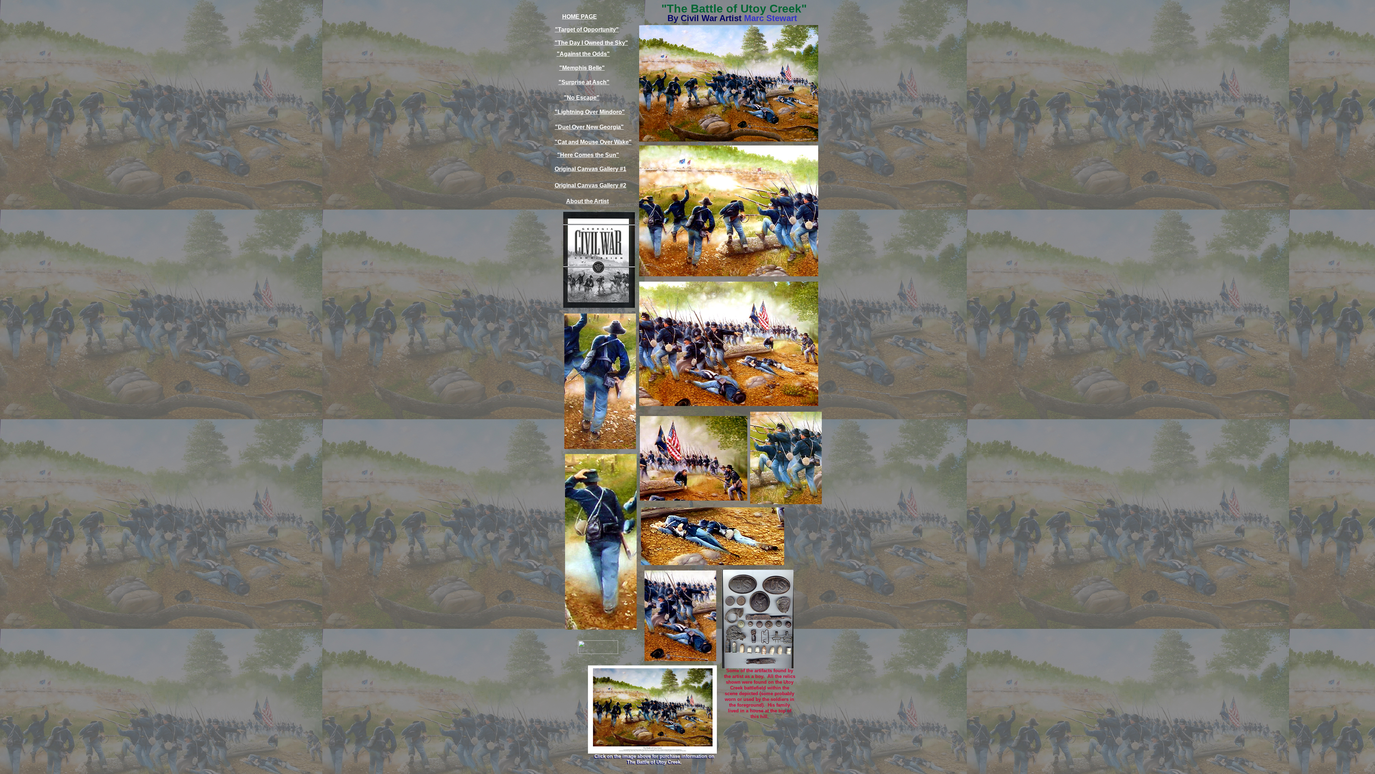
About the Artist (587, 201)
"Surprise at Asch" (584, 82)
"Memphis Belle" (582, 68)
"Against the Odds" (583, 54)
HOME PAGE (579, 17)
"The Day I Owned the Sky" (591, 43)
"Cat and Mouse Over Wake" (593, 142)
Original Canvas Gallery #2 (590, 185)
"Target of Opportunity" (587, 30)
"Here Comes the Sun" (588, 155)
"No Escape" (581, 98)
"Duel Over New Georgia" (589, 127)
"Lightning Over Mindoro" (590, 112)
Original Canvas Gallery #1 (590, 169)
